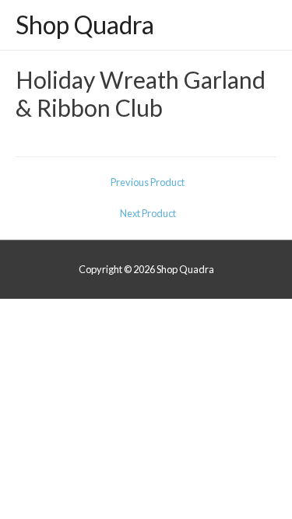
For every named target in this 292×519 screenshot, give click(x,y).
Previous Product (148, 182)
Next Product (148, 213)
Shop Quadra (85, 25)
